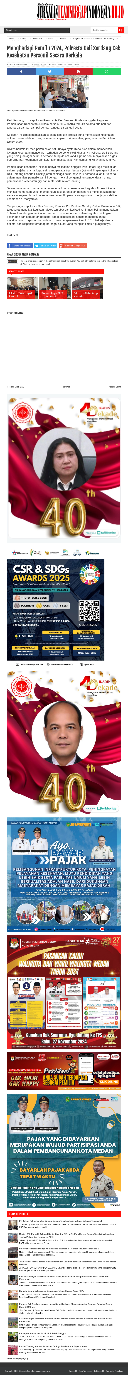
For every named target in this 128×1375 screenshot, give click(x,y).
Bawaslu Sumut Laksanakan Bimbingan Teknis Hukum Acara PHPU (51, 1291)
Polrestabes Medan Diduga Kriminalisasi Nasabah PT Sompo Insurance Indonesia (59, 1249)
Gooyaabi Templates (114, 1371)
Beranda (66, 387)
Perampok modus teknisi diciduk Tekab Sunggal (42, 1333)
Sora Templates (85, 1371)
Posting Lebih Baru (15, 387)
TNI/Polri (76, 64)
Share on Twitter (48, 246)
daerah (53, 64)
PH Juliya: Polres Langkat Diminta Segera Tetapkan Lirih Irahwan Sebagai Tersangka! (60, 1221)
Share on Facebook (22, 246)
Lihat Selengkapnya (17, 1358)
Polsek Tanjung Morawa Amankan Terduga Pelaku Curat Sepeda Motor (53, 1346)
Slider (70, 64)
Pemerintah (62, 64)
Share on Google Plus (75, 246)
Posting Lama (114, 387)
